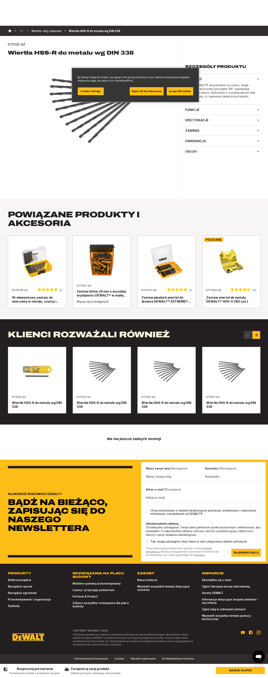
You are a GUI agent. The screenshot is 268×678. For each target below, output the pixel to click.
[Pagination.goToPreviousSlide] (248, 335)
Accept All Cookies (180, 91)
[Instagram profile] (258, 632)
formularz (199, 555)
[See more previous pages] (21, 31)
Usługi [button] (191, 151)
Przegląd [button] (193, 79)
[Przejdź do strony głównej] (28, 637)
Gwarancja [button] (195, 141)
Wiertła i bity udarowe (46, 31)
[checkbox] (147, 512)
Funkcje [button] (192, 110)
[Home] (10, 31)
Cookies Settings (91, 91)
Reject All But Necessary (147, 91)
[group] (31, 671)
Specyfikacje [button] (196, 120)
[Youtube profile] (243, 632)
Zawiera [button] (192, 131)
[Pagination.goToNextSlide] (256, 335)
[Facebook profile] (251, 632)
